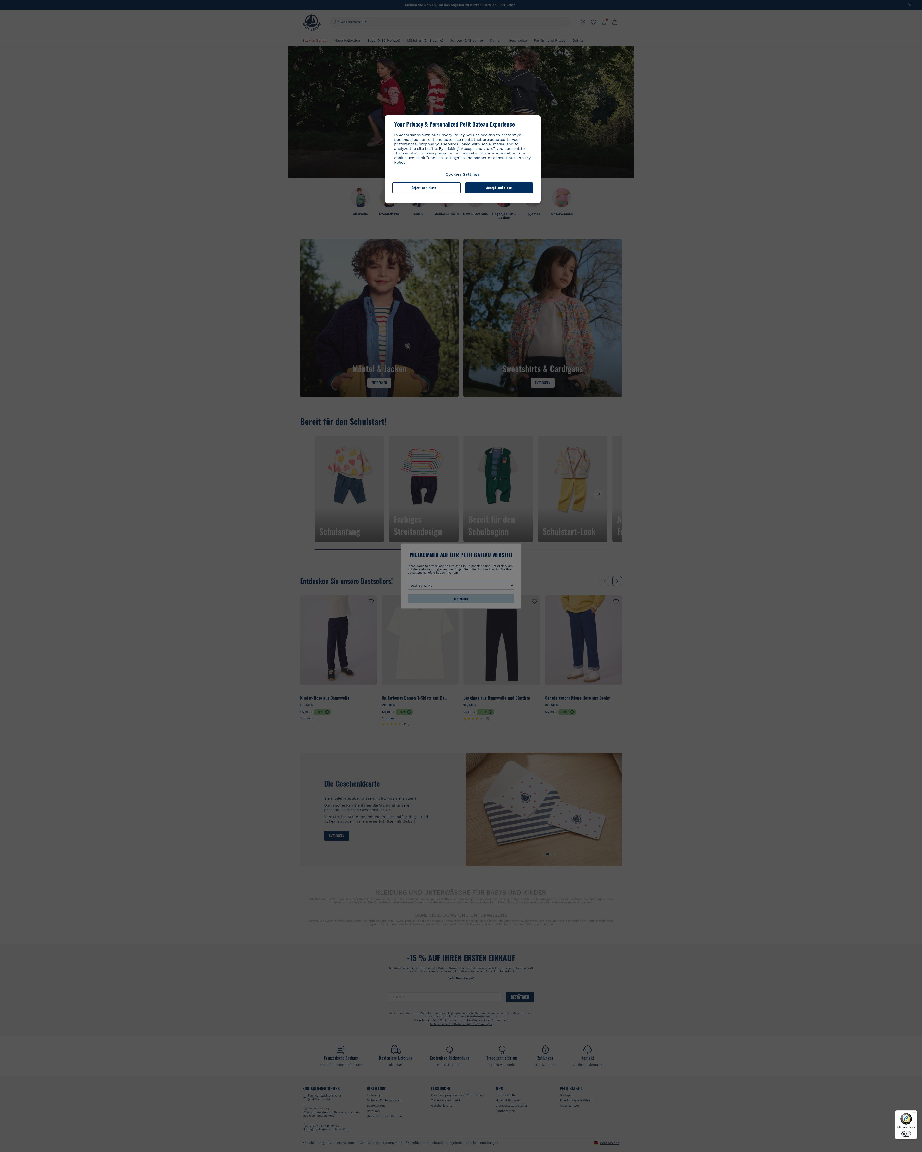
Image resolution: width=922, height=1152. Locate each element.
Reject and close (424, 187)
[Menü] (914, 1113)
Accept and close (499, 187)
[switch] (906, 1134)
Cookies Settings (463, 174)
